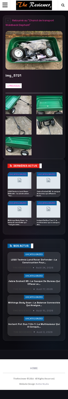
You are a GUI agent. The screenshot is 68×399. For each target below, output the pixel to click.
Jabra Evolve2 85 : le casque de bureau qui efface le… (34, 282)
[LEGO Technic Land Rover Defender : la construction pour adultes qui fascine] (19, 180)
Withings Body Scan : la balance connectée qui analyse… (34, 304)
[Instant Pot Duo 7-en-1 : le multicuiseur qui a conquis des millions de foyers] (48, 209)
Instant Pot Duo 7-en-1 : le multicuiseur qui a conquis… (34, 325)
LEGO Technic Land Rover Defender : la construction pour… (34, 261)
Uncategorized (17, 174)
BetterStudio (42, 384)
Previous (14, 85)
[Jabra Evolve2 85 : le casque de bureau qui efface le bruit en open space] (48, 180)
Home (34, 368)
